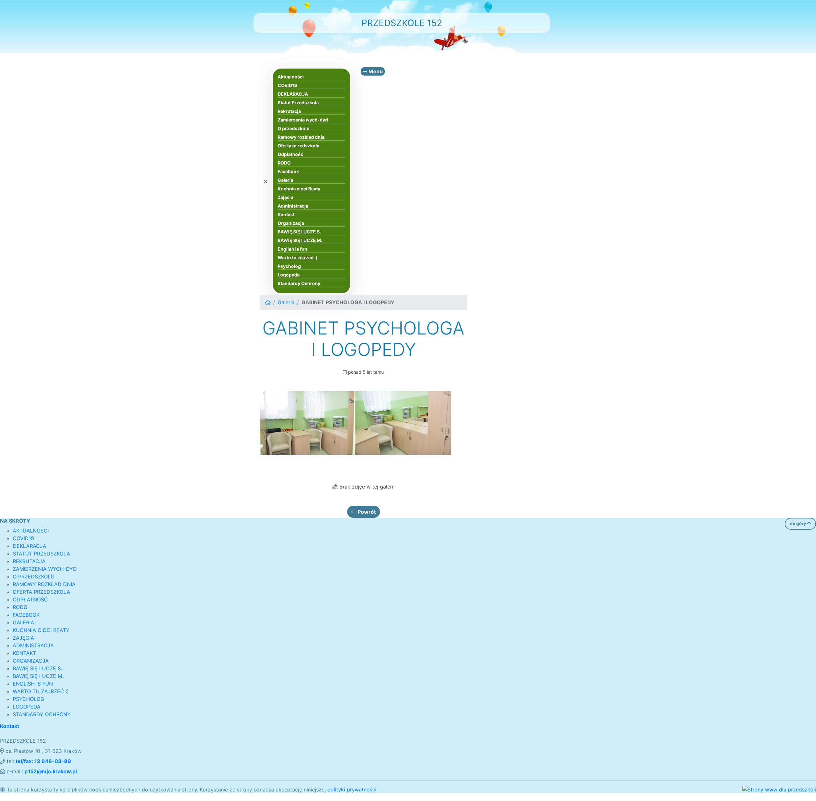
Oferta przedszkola (298, 145)
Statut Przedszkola (298, 102)
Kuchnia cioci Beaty (299, 188)
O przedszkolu (294, 128)
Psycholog (289, 266)
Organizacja (291, 223)
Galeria (285, 180)
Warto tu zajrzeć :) (297, 257)
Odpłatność (290, 154)
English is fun (292, 249)
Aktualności (291, 76)
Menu (375, 71)
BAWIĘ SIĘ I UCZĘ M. (300, 240)
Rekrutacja (289, 111)
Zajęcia (285, 197)
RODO (284, 162)
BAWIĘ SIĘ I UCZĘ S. (299, 231)
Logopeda (289, 274)
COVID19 (287, 85)
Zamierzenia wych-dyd (303, 119)
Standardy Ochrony (299, 283)
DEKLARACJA (293, 94)
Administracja (293, 206)
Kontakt (286, 214)
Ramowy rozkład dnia (301, 137)
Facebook (288, 171)
